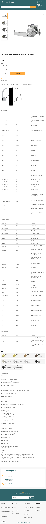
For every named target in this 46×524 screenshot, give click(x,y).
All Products (14, 507)
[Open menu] (43, 2)
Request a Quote (15, 513)
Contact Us (14, 511)
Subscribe (31, 497)
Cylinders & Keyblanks (28, 516)
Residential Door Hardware (29, 507)
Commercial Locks (27, 505)
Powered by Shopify (27, 522)
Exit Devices (26, 508)
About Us (36, 505)
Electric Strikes (26, 510)
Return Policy (37, 507)
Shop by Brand (15, 510)
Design (2, 63)
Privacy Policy (37, 508)
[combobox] (18, 7)
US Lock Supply (20, 522)
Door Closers (26, 514)
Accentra (3, 52)
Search (34, 6)
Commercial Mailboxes (28, 517)
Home (13, 505)
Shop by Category (15, 508)
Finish (2, 67)
